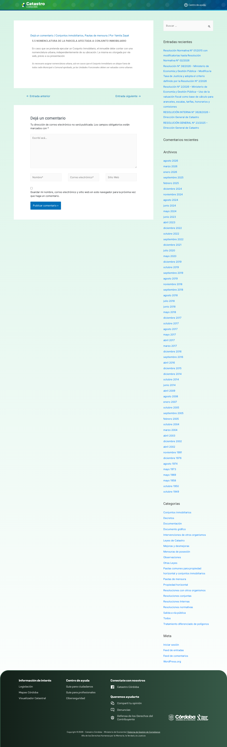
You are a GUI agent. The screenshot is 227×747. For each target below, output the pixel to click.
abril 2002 (169, 446)
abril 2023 (169, 222)
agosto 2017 (170, 329)
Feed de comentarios (175, 655)
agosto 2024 (170, 199)
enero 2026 (170, 172)
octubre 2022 (171, 233)
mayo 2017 (169, 334)
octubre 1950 (171, 486)
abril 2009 (169, 390)
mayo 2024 (169, 211)
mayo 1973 (169, 469)
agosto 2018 (170, 295)
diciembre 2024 (172, 188)
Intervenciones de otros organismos (184, 534)
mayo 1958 (169, 480)
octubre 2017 (171, 323)
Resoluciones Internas (176, 601)
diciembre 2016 (172, 351)
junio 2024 (169, 205)
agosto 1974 (170, 463)
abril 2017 (169, 340)
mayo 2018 (169, 312)
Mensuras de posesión (176, 551)
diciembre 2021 (172, 244)
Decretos (168, 518)
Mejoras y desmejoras (176, 546)
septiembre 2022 (173, 239)
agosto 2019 (170, 278)
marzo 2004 (170, 430)
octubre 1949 (171, 491)
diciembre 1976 (172, 458)
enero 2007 (170, 401)
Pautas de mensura (96, 35)
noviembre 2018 (172, 284)
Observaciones (172, 557)
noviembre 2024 (173, 194)
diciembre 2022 (172, 228)
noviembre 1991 (172, 452)
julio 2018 (169, 301)
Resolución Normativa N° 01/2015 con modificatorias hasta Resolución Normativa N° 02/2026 (185, 55)
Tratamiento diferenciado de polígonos (186, 623)
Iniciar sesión (171, 644)
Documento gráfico (174, 529)
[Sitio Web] (121, 178)
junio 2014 (169, 385)
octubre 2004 (171, 424)
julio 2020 (169, 250)
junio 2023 (169, 216)
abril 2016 (169, 362)
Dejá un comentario (41, 35)
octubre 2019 (171, 267)
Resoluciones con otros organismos (184, 590)
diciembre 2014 (172, 373)
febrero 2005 (171, 418)
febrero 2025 (171, 183)
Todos (167, 618)
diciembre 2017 (172, 317)
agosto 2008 (170, 396)
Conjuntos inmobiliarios (69, 35)
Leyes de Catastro (174, 540)
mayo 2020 (169, 256)
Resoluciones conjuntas (177, 595)
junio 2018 (169, 306)
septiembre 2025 (173, 177)
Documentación (172, 523)
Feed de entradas (173, 650)
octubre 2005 (171, 407)
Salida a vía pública (174, 612)
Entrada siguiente (128, 96)
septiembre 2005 (173, 413)
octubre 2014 (171, 379)
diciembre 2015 (172, 368)
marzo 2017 (170, 345)
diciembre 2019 (172, 261)
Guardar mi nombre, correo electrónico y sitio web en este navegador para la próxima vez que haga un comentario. (83, 193)
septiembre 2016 (173, 357)
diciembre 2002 (172, 441)
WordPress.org (172, 661)
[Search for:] (188, 25)
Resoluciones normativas (178, 607)
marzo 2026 (170, 166)
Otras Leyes (170, 562)
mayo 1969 (169, 474)
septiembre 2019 (173, 272)
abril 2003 (169, 435)
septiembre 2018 (173, 289)
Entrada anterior (38, 96)
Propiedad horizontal (175, 584)
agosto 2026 (170, 160)
